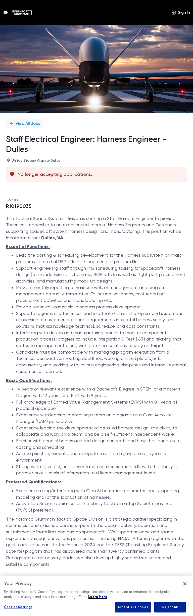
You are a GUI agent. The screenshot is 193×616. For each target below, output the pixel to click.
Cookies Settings (18, 607)
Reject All (170, 607)
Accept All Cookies (133, 607)
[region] (96, 596)
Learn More (97, 597)
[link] (22, 12)
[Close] (184, 583)
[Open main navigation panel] (5, 12)
